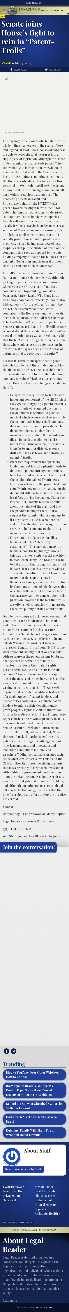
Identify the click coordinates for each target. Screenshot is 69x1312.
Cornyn (4, 1222)
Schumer (22, 1222)
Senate (27, 1222)
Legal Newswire (13, 821)
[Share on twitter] (13, 1051)
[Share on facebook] (6, 1051)
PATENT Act (15, 1222)
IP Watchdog (11, 814)
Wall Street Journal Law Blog (22, 836)
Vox (5, 829)
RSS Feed (28, 2)
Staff (6, 63)
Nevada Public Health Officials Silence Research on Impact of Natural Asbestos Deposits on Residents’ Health (47, 1200)
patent (9, 1222)
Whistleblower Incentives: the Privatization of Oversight (13, 1193)
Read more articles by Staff (23, 1169)
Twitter (41, 2)
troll (31, 1222)
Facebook (35, 2)
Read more (10, 1300)
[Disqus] (34, 901)
